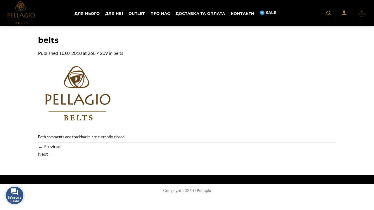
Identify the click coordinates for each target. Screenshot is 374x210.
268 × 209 (98, 53)
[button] (344, 12)
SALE (271, 12)
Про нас (160, 13)
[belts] (77, 93)
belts (118, 53)
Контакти (242, 13)
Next (45, 154)
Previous (49, 146)
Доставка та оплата (200, 13)
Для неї (114, 13)
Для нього (87, 13)
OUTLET (137, 13)
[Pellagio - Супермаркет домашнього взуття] (33, 13)
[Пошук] (329, 13)
